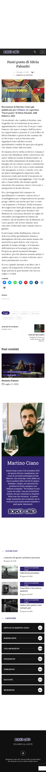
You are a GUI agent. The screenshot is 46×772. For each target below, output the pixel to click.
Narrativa (35, 313)
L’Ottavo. (21, 109)
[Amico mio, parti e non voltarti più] (10, 605)
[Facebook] (23, 753)
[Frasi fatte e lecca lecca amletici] (10, 588)
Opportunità (8, 318)
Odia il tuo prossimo (29, 573)
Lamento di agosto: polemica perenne (22, 557)
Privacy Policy (25, 759)
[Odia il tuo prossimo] (10, 572)
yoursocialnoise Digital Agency (28, 761)
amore (14, 313)
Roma (19, 318)
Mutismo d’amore (10, 380)
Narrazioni (11, 375)
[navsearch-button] (35, 52)
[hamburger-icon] (42, 52)
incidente (24, 313)
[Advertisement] (23, 24)
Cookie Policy (35, 759)
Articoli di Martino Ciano (17, 372)
